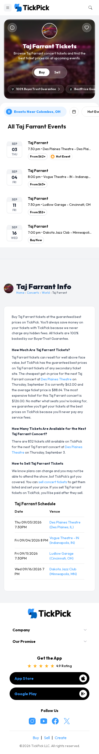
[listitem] (49, 150)
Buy (42, 72)
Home (20, 292)
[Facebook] (55, 721)
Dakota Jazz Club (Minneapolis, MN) (63, 571)
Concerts (33, 292)
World (46, 292)
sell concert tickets (52, 482)
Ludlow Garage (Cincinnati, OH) (62, 555)
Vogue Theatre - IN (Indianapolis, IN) (64, 540)
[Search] (89, 7)
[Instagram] (32, 721)
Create (61, 737)
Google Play (25, 693)
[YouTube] (44, 721)
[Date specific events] (74, 111)
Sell (57, 72)
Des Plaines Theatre (56, 379)
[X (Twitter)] (67, 721)
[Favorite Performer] (86, 27)
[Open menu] (8, 8)
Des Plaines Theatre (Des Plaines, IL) (65, 524)
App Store (24, 678)
